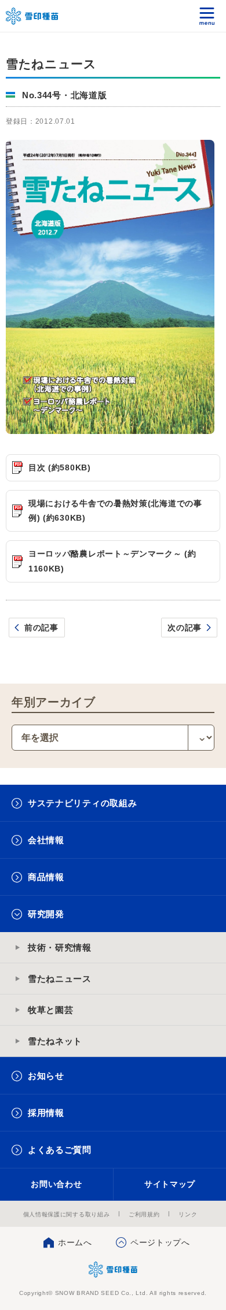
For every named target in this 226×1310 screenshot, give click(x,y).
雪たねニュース (60, 979)
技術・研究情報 (60, 947)
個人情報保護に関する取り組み (66, 1214)
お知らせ (46, 1076)
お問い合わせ (56, 1184)
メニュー (207, 16)
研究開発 (46, 914)
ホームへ (75, 1242)
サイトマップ (169, 1184)
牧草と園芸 (51, 1010)
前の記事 (41, 627)
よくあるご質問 (60, 1150)
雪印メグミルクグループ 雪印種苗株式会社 (32, 16)
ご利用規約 (144, 1214)
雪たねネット (55, 1041)
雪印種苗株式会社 (113, 1269)
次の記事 (184, 627)
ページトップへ (160, 1242)
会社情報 (46, 840)
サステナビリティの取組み (82, 803)
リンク (187, 1214)
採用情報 (46, 1113)
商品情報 (46, 877)
